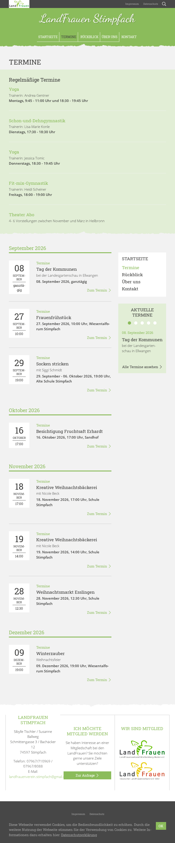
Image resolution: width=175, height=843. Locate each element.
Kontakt (129, 37)
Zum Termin (97, 290)
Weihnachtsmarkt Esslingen (65, 592)
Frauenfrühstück (53, 317)
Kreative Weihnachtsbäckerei (66, 487)
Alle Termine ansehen (140, 366)
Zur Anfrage (86, 775)
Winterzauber (50, 653)
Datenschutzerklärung (79, 835)
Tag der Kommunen (56, 269)
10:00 (19, 323)
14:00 (19, 545)
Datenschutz (150, 3)
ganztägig (19, 277)
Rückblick (89, 37)
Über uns (109, 37)
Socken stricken (52, 364)
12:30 (19, 598)
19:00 (19, 369)
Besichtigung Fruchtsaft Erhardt (69, 431)
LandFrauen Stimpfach (87, 19)
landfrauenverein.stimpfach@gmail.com (39, 776)
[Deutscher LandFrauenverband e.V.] (142, 770)
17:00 (19, 435)
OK (161, 826)
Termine (68, 37)
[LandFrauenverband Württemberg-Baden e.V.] (142, 749)
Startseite (48, 37)
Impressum (132, 3)
